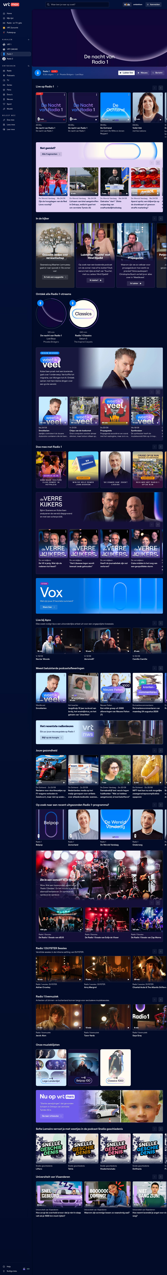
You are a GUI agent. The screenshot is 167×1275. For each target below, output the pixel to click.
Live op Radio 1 (45, 86)
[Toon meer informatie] (64, 94)
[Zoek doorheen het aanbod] (29, 66)
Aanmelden (155, 4)
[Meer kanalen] (29, 39)
